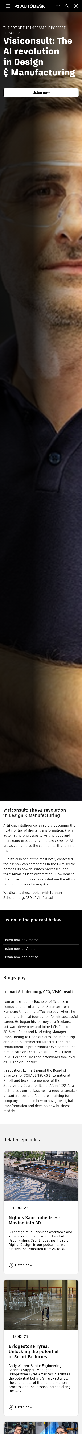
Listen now (41, 92)
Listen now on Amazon (21, 940)
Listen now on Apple (19, 948)
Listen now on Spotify (20, 957)
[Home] (30, 5)
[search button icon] (67, 6)
